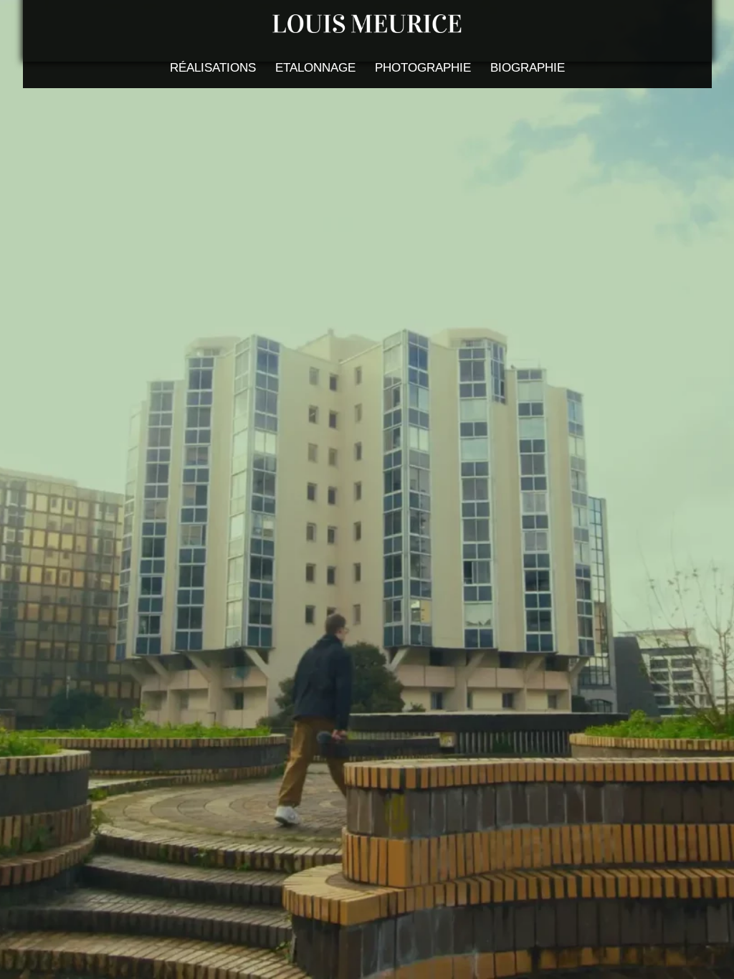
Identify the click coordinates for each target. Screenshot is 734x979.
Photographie (423, 68)
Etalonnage (315, 68)
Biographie (527, 68)
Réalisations (213, 68)
